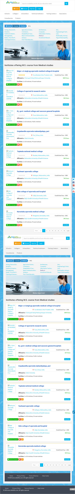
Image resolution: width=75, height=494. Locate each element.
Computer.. (42, 32)
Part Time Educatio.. (27, 39)
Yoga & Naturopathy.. (62, 38)
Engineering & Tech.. (62, 32)
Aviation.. (7, 32)
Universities (24, 13)
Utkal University (29, 138)
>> (65, 465)
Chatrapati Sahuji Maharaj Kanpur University (37, 78)
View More (65, 84)
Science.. (24, 38)
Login (39, 8)
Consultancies (9, 18)
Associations (62, 13)
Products (17, 18)
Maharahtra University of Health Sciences (36, 98)
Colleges (15, 13)
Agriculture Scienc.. (27, 30)
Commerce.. (25, 32)
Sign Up (32, 8)
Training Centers (51, 13)
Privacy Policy (21, 476)
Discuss (25, 8)
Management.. (9, 36)
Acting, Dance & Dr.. (10, 30)
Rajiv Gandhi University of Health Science (36, 198)
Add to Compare (12, 84)
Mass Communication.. (28, 36)
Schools (7, 13)
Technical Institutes (37, 13)
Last (68, 230)
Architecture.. (43, 30)
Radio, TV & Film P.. (10, 38)
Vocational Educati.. (44, 38)
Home (11, 476)
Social (17, 8)
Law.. (57, 34)
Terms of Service (33, 476)
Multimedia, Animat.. (62, 36)
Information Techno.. (45, 34)
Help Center (45, 476)
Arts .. (57, 30)
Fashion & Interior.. (10, 34)
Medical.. (41, 36)
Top (73, 489)
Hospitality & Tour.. (27, 34)
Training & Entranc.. (10, 39)
